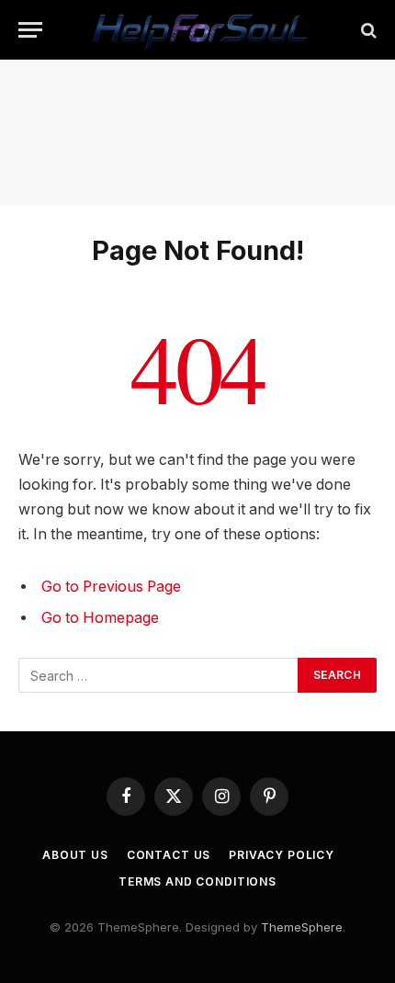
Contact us (168, 855)
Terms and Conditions (197, 881)
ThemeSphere (302, 927)
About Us (75, 855)
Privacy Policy (281, 855)
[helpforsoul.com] (197, 30)
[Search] (367, 30)
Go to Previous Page (111, 586)
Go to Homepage (100, 618)
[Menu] (30, 30)
